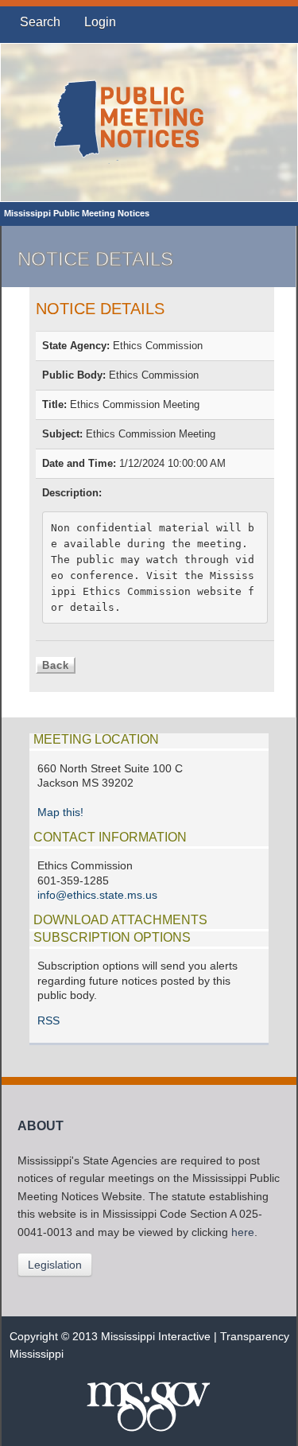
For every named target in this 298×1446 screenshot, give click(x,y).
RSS (48, 1021)
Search (40, 22)
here (242, 1232)
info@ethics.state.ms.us (97, 895)
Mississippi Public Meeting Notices (76, 213)
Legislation (55, 1264)
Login (100, 22)
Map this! (60, 812)
